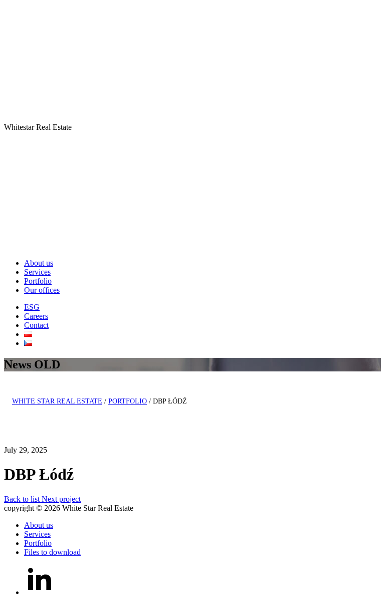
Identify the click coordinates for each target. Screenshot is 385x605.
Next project (61, 499)
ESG (32, 307)
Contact (36, 325)
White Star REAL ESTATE (57, 401)
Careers (36, 316)
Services (37, 272)
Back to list (23, 499)
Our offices (42, 290)
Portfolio (38, 281)
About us (38, 263)
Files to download (52, 552)
